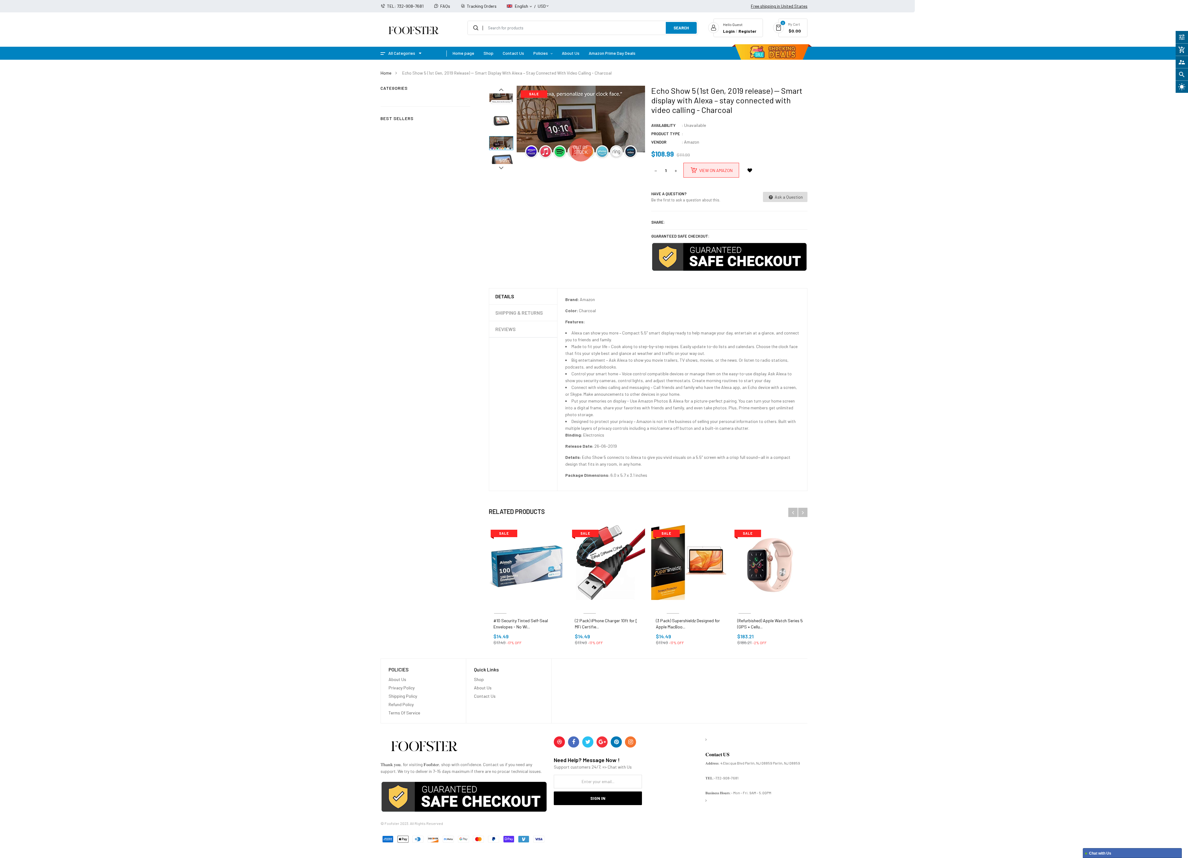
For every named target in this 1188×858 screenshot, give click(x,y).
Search (681, 27)
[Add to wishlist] (749, 170)
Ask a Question (788, 197)
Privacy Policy (402, 687)
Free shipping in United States (779, 6)
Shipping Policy (403, 696)
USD (542, 3)
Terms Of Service (404, 712)
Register (747, 31)
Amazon (691, 141)
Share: (658, 222)
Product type (665, 133)
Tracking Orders (482, 6)
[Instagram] (630, 742)
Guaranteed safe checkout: (680, 236)
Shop (479, 679)
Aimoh (500, 606)
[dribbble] (559, 742)
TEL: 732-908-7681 (405, 6)
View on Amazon (716, 170)
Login (729, 31)
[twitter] (587, 742)
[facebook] (573, 742)
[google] (602, 742)
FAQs (445, 6)
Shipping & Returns (519, 313)
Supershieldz (673, 606)
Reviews (505, 329)
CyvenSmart (590, 606)
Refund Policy (401, 704)
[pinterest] (616, 742)
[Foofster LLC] (424, 747)
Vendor (658, 142)
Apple (744, 606)
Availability (663, 125)
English (522, 6)
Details (504, 296)
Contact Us (485, 696)
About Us (397, 679)
